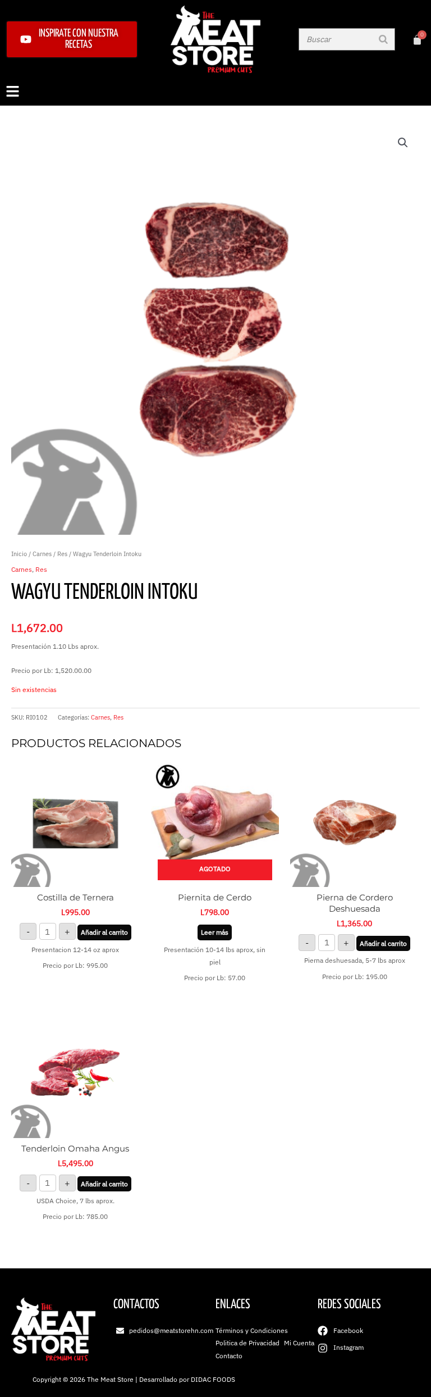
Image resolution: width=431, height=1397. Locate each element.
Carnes (42, 554)
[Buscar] (383, 39)
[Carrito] (417, 40)
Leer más (214, 932)
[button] (215, 92)
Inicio (19, 554)
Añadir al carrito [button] (104, 932)
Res (62, 554)
